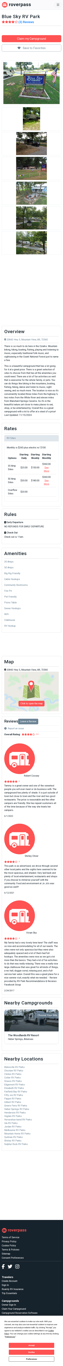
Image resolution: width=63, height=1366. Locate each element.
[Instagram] (17, 1267)
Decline (31, 1352)
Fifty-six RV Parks (13, 1095)
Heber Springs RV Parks (16, 1109)
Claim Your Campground (14, 1308)
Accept (31, 1345)
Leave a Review (28, 721)
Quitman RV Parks (13, 1137)
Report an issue (16, 728)
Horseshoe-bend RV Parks (18, 1119)
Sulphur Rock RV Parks (16, 1144)
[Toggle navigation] (58, 5)
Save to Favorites (34, 48)
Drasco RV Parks (13, 1081)
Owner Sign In (9, 1304)
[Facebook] (5, 1267)
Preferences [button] (10, 1337)
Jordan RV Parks (12, 1126)
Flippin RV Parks (12, 1098)
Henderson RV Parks (15, 1112)
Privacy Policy (9, 1241)
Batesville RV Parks (14, 1067)
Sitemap (6, 1253)
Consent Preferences (13, 1257)
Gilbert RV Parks (12, 1102)
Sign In (5, 1285)
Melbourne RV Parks (14, 1130)
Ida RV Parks (11, 1123)
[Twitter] (11, 1267)
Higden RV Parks (13, 1116)
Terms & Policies (10, 1249)
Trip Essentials (9, 1293)
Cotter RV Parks (12, 1077)
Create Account (9, 1281)
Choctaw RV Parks (13, 1070)
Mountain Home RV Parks (17, 1133)
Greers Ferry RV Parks (15, 1105)
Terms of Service (10, 1237)
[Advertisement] (31, 291)
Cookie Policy (9, 1245)
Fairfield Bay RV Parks (15, 1091)
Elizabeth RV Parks (14, 1088)
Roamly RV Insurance (12, 1289)
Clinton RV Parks (12, 1074)
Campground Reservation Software (20, 1313)
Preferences (31, 1359)
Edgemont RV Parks (14, 1084)
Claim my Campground (31, 38)
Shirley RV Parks (12, 1140)
